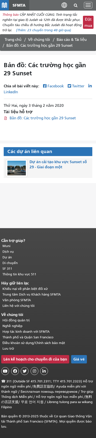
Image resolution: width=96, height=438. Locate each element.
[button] (64, 5)
